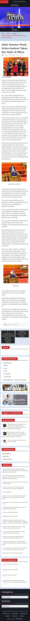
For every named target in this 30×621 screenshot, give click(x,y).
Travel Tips (7, 376)
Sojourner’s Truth (18, 55)
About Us (22, 616)
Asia (5, 368)
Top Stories (14, 324)
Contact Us (15, 616)
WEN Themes (19, 619)
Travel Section (7, 363)
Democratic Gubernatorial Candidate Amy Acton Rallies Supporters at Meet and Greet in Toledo (15, 543)
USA (5, 371)
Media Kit (8, 616)
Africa (6, 365)
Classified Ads (14, 613)
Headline (8, 324)
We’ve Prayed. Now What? (10, 575)
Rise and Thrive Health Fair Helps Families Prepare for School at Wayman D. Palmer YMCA (14, 497)
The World (7, 374)
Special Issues (23, 613)
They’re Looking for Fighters (10, 512)
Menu (16, 30)
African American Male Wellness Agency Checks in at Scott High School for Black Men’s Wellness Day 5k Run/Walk (15, 471)
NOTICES (6, 456)
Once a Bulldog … (7, 492)
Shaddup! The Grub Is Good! (10, 516)
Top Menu (16, 5)
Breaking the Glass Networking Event (13, 553)
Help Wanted (7, 453)
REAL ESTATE (7, 459)
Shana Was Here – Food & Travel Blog (14, 380)
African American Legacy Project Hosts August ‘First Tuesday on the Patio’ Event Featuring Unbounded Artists (13, 477)
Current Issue (6, 613)
